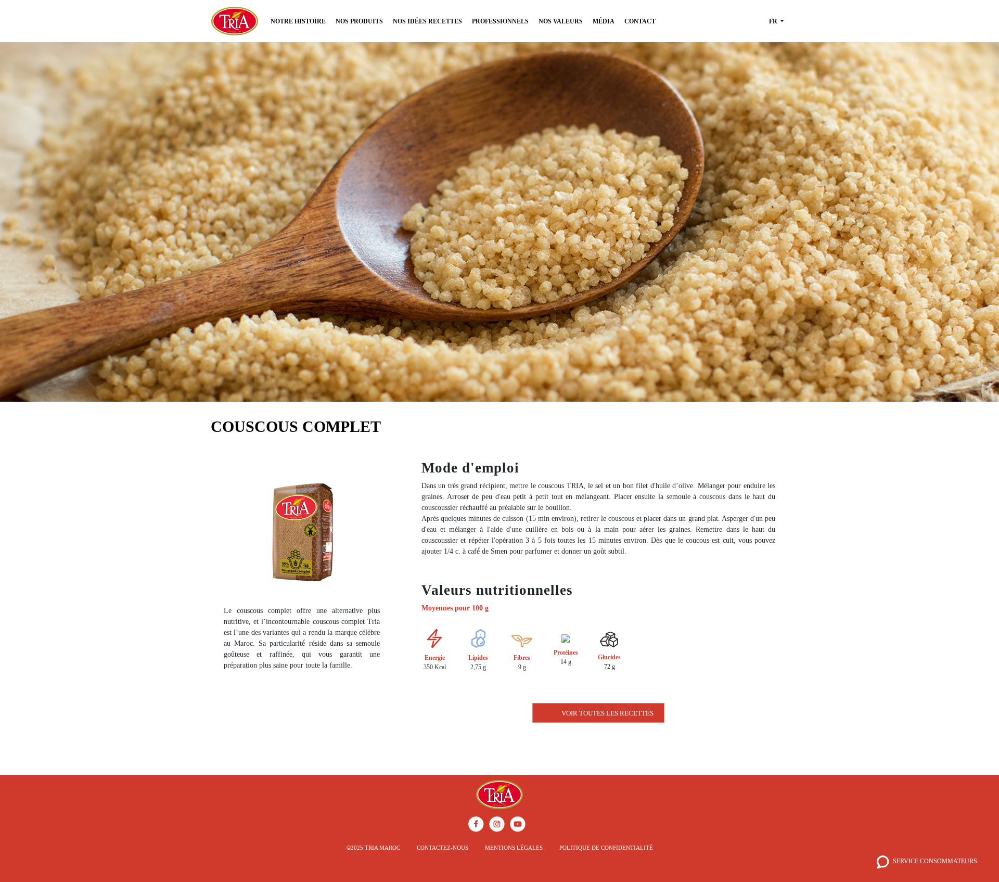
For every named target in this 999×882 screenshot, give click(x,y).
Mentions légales (514, 848)
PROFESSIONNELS (500, 21)
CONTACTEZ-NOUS (442, 848)
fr (774, 21)
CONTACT (640, 21)
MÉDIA (603, 21)
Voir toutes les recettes (607, 713)
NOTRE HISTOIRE (298, 21)
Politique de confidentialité (606, 848)
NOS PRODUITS (359, 21)
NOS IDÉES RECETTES (427, 21)
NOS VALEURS (561, 21)
